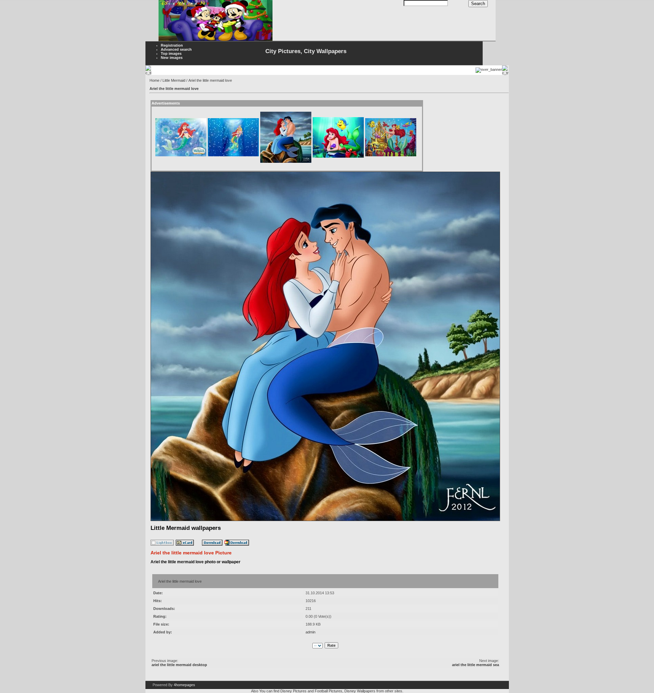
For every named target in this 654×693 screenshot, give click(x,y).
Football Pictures (328, 691)
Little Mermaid (173, 80)
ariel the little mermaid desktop (179, 665)
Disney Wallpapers (359, 691)
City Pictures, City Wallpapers (305, 51)
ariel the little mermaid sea (475, 665)
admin (310, 632)
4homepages (184, 685)
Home (154, 80)
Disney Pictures (293, 691)
